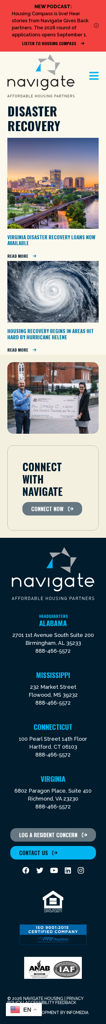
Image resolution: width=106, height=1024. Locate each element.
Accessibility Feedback (50, 1002)
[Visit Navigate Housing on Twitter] (39, 870)
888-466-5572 (53, 651)
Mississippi (53, 674)
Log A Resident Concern (48, 835)
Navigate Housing (40, 75)
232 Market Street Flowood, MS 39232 (53, 691)
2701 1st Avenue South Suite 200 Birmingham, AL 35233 (53, 639)
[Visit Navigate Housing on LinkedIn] (68, 870)
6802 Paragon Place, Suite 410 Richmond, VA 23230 (53, 795)
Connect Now (47, 509)
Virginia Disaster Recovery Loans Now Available (51, 240)
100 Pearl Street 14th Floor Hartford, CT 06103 (53, 743)
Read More (17, 256)
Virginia (53, 778)
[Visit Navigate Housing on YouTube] (54, 870)
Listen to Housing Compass (49, 43)
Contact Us (33, 853)
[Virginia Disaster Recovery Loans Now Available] (53, 227)
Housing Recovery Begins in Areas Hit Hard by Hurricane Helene (50, 333)
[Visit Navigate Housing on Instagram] (81, 870)
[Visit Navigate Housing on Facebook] (25, 870)
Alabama (53, 623)
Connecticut (53, 726)
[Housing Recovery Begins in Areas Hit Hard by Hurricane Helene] (53, 321)
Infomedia (77, 1012)
